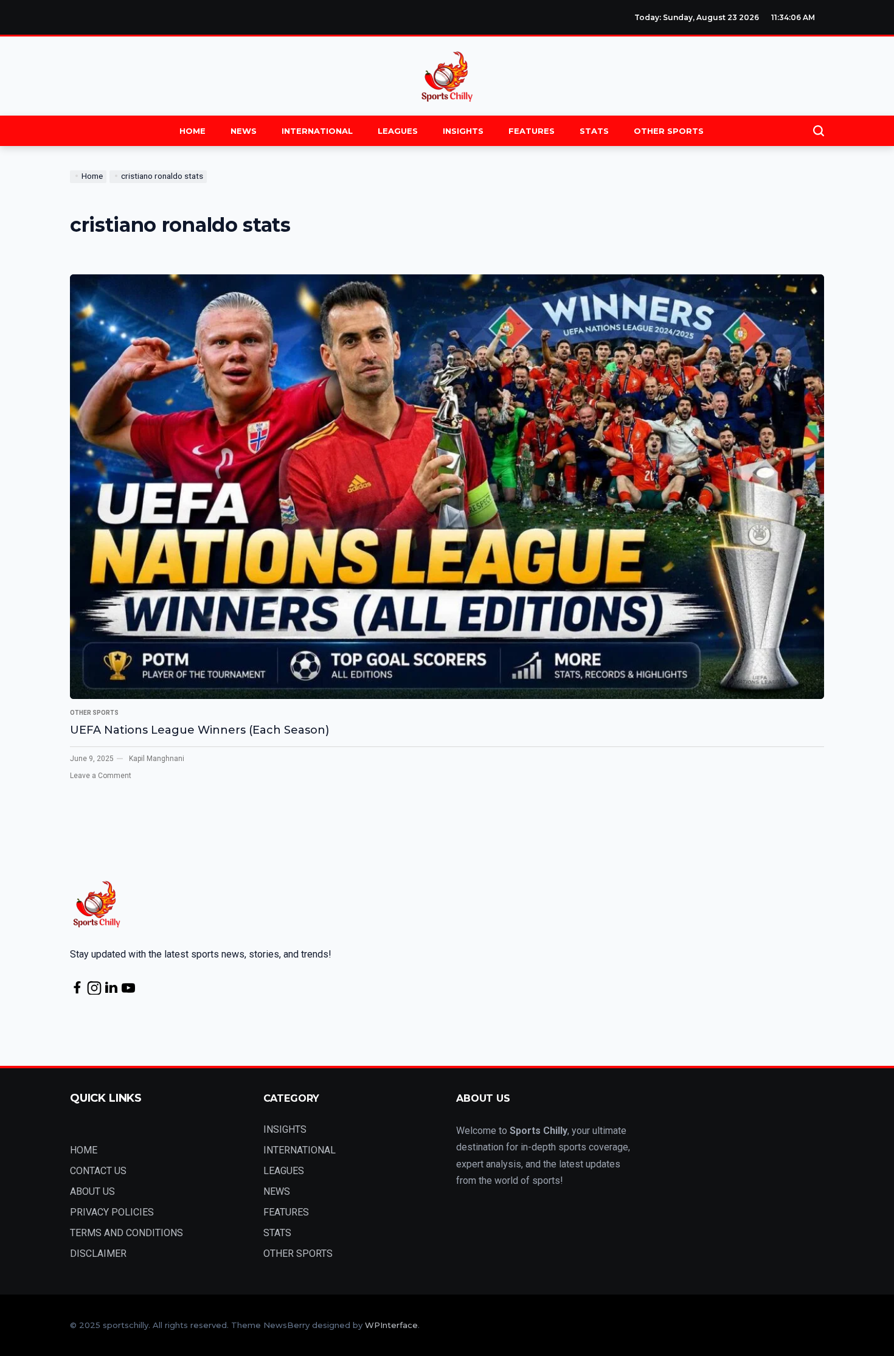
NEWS (243, 131)
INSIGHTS (463, 131)
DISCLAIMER (98, 1253)
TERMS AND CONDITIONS (126, 1233)
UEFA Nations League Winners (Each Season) (199, 730)
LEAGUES (398, 131)
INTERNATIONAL (317, 131)
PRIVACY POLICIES (112, 1212)
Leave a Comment (100, 775)
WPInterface (391, 1325)
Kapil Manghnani (156, 758)
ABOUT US (92, 1191)
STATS (594, 131)
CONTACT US (98, 1171)
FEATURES (531, 131)
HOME (192, 131)
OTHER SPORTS (669, 131)
